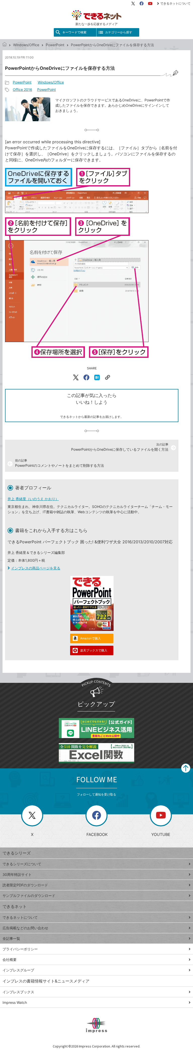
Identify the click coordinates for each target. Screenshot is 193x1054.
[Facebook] (141, 3)
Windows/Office (26, 45)
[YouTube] (150, 3)
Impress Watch (15, 1002)
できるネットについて (175, 3)
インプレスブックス (18, 992)
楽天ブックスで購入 (93, 650)
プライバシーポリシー (20, 949)
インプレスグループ (18, 970)
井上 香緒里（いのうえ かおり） (33, 499)
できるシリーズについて (22, 864)
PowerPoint (55, 45)
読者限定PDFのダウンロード (25, 885)
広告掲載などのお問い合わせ (25, 928)
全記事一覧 (11, 938)
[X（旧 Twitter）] (133, 3)
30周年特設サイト (17, 874)
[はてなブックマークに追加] (97, 377)
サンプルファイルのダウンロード (29, 895)
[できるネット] (5, 44)
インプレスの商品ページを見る (35, 568)
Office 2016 (22, 89)
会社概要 (10, 959)
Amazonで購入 (90, 638)
